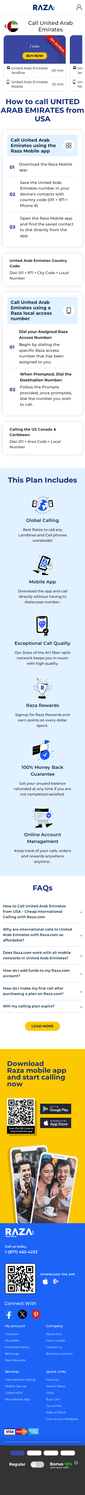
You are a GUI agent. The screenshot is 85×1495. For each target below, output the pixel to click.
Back (6, 27)
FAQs (50, 1392)
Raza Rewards (15, 1360)
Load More (42, 1026)
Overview (12, 1334)
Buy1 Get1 (53, 1399)
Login (80, 7)
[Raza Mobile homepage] (43, 7)
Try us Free (54, 1406)
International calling (20, 1379)
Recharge (12, 1353)
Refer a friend (56, 1412)
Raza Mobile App (17, 1399)
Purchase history (17, 1347)
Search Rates (55, 1386)
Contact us (54, 1347)
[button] (42, 911)
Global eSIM (14, 1392)
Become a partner (59, 1353)
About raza (54, 1334)
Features (52, 1379)
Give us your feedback (62, 1419)
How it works (55, 1340)
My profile (12, 1340)
